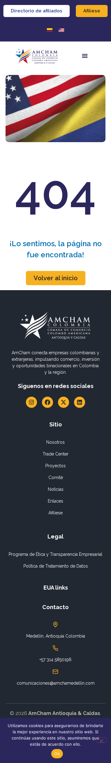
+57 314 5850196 (55, 659)
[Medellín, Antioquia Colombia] (55, 624)
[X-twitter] (63, 402)
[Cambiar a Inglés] (61, 30)
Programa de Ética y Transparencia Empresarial (55, 554)
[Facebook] (47, 402)
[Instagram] (31, 402)
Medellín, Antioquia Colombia (55, 636)
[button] (84, 55)
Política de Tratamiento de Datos (55, 566)
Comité (55, 477)
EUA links (55, 587)
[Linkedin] (79, 402)
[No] (101, 740)
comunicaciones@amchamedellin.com (56, 683)
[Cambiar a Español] (50, 30)
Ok (57, 753)
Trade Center (55, 453)
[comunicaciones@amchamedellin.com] (55, 671)
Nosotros (55, 442)
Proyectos (55, 465)
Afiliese (55, 512)
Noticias (56, 489)
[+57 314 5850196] (55, 648)
